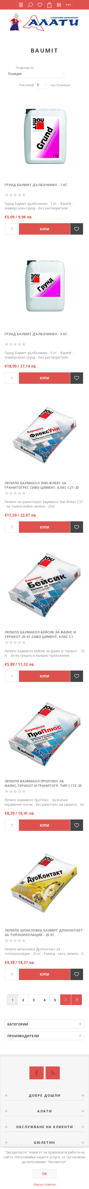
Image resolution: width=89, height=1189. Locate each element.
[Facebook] (36, 1072)
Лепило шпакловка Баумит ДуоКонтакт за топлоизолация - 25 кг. (44, 932)
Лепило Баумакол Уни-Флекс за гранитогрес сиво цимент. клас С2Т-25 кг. (42, 487)
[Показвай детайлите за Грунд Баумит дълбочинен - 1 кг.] (45, 138)
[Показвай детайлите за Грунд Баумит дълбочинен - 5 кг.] (45, 287)
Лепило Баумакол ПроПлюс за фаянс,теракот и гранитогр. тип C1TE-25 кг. (43, 785)
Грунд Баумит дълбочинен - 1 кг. (36, 185)
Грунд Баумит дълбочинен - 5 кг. (36, 334)
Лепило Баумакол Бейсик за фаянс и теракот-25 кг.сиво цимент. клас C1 (40, 634)
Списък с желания (40, 5)
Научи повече (44, 1184)
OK (44, 1174)
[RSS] (53, 1072)
